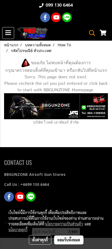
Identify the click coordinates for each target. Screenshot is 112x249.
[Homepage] (56, 105)
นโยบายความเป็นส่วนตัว (64, 223)
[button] (90, 33)
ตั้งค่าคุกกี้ (40, 239)
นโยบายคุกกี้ (17, 229)
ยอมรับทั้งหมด (68, 239)
